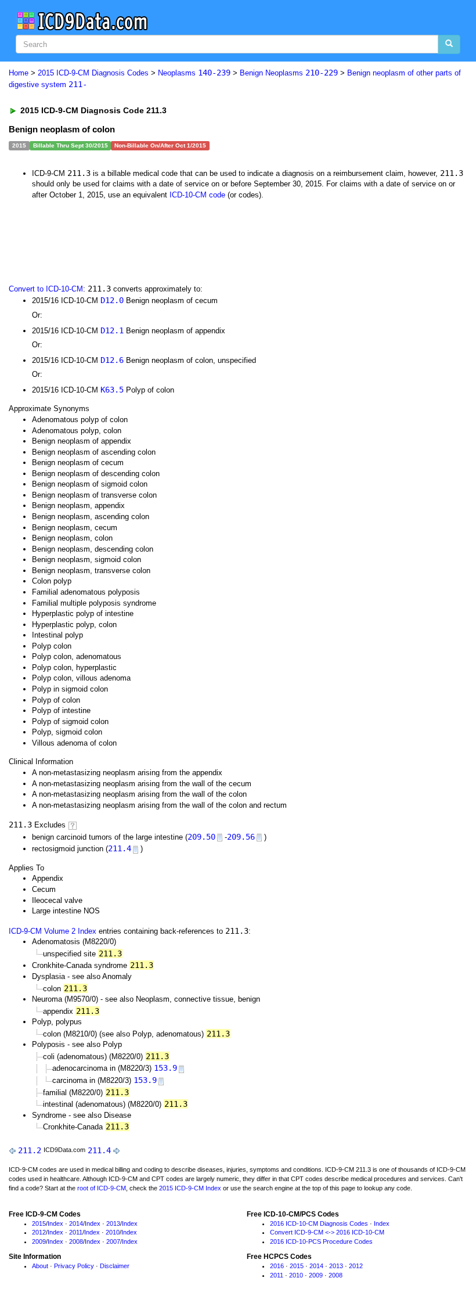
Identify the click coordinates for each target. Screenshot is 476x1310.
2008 (76, 1241)
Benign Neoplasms (289, 73)
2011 (75, 1232)
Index (55, 1223)
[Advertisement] (216, 240)
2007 (113, 1241)
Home (18, 73)
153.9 (165, 1068)
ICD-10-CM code (197, 194)
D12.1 (112, 330)
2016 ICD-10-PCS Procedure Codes (321, 1241)
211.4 (119, 848)
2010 (113, 1232)
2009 (39, 1241)
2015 (39, 1223)
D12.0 (112, 300)
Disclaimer (114, 1265)
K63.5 (112, 389)
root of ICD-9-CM (101, 1188)
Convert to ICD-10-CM (46, 289)
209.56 (241, 836)
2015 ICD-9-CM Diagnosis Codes (93, 73)
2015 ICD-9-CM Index (190, 1188)
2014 (76, 1223)
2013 (113, 1223)
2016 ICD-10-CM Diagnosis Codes (319, 1223)
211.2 (29, 1150)
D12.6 (112, 360)
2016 (277, 1265)
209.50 (201, 836)
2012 (39, 1232)
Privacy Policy (74, 1265)
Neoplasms (194, 73)
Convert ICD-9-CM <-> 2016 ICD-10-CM (327, 1232)
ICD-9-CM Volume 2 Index (52, 931)
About (40, 1265)
